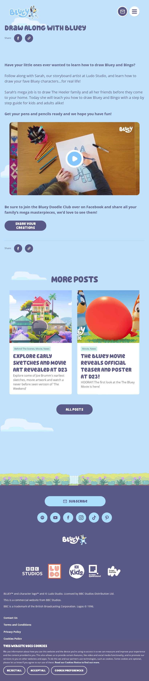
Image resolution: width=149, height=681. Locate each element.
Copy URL (29, 38)
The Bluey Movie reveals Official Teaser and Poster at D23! (106, 366)
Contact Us (10, 618)
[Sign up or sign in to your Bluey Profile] (122, 11)
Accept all (38, 670)
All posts (74, 409)
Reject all (14, 670)
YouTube (55, 517)
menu (134, 11)
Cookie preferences (69, 670)
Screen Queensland (95, 571)
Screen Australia (114, 571)
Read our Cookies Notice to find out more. (77, 662)
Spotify (42, 517)
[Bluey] (75, 539)
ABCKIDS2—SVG (77, 571)
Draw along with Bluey (24, 12)
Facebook (68, 517)
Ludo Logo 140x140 (54, 571)
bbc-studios (32, 571)
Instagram (81, 517)
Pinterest (107, 517)
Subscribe (78, 501)
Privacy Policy (12, 631)
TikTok (94, 517)
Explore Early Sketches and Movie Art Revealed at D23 (40, 363)
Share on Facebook (18, 38)
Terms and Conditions (17, 624)
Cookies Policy (13, 638)
